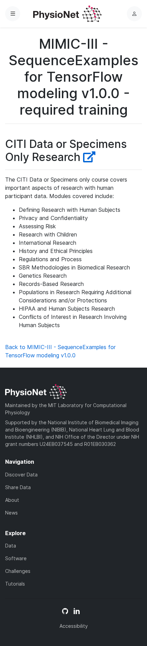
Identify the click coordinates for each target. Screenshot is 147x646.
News (11, 513)
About (12, 500)
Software (16, 558)
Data (10, 546)
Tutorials (15, 584)
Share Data (18, 487)
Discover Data (21, 474)
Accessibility (73, 626)
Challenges (17, 571)
